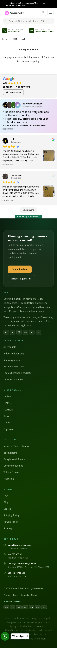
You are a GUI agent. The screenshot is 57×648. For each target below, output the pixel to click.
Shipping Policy (11, 515)
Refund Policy (11, 521)
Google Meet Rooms (14, 459)
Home (4, 39)
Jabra (7, 416)
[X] (38, 332)
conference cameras (35, 321)
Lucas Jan (16, 175)
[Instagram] (19, 332)
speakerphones (12, 321)
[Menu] (50, 13)
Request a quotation (21, 278)
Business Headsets (14, 366)
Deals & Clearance (13, 379)
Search (7, 508)
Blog (6, 502)
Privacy (7, 595)
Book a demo (21, 269)
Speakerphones (12, 360)
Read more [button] (7, 129)
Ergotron (8, 429)
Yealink (7, 396)
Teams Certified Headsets (17, 373)
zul (12, 139)
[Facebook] (12, 332)
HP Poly (8, 403)
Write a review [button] (13, 92)
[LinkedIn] (6, 332)
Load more (28, 209)
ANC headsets (44, 317)
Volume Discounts (13, 472)
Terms (15, 595)
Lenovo (7, 422)
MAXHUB (8, 409)
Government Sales (13, 465)
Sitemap (8, 528)
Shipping (35, 595)
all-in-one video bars (25, 317)
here (52, 57)
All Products (10, 347)
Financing (9, 478)
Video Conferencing (14, 353)
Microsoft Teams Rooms (16, 446)
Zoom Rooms (10, 452)
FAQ (6, 495)
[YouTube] (25, 332)
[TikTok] (31, 332)
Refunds (25, 595)
